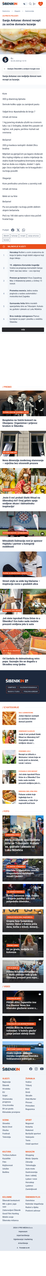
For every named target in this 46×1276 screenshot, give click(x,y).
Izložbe (5, 1169)
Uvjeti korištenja (23, 1235)
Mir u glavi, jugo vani (9, 1205)
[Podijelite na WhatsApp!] (23, 230)
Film (4, 1162)
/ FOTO (5, 811)
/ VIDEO (6, 986)
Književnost (7, 1165)
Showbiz (6, 1123)
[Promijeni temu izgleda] (25, 3)
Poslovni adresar (31, 691)
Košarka (29, 1127)
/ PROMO (7, 387)
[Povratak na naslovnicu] (12, 3)
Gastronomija (29, 11)
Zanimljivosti (31, 1189)
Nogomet (30, 1123)
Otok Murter (31, 1099)
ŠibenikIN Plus (33, 1197)
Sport (29, 1120)
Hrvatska (6, 1089)
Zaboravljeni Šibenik (11, 1210)
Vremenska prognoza (7, 1100)
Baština (5, 1172)
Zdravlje (29, 1162)
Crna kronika (8, 1105)
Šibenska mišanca (10, 1220)
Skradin (29, 1095)
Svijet (4, 1095)
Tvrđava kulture (9, 1155)
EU (3, 1092)
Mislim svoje (7, 1217)
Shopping (30, 1155)
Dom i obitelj (31, 1175)
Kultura (6, 1152)
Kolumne (7, 1197)
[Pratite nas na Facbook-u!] (30, 1068)
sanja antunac (33, 236)
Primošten (30, 1106)
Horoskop (30, 1182)
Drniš (28, 1092)
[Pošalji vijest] (34, 3)
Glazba (5, 1130)
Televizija (6, 1137)
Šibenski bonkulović (11, 1200)
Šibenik (5, 1085)
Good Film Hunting (10, 1213)
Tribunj (29, 1085)
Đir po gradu (7, 1109)
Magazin (17, 11)
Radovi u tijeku (14, 691)
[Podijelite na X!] (18, 230)
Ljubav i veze (31, 1179)
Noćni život (7, 1127)
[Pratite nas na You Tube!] (42, 1069)
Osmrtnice (12, 687)
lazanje (6, 240)
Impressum (23, 1231)
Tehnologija (31, 1165)
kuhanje (15, 236)
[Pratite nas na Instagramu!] (36, 1068)
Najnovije (6, 1082)
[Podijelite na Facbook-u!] (12, 230)
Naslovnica (6, 11)
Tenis (28, 1140)
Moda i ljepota (32, 1158)
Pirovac (29, 1102)
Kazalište (6, 1158)
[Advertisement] (23, 360)
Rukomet (29, 1130)
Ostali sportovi (32, 1144)
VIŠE (23, 330)
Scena (5, 1120)
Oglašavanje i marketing (23, 1239)
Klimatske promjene (11, 1112)
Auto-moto (30, 1169)
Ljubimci (29, 1186)
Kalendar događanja (28, 687)
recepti (22, 236)
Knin (27, 1089)
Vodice (29, 1082)
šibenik (6, 236)
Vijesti (6, 1078)
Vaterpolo (30, 1137)
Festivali (6, 1133)
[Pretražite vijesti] (30, 3)
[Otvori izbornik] (41, 4)
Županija (30, 1078)
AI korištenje (23, 1243)
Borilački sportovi (33, 1133)
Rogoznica (30, 1109)
